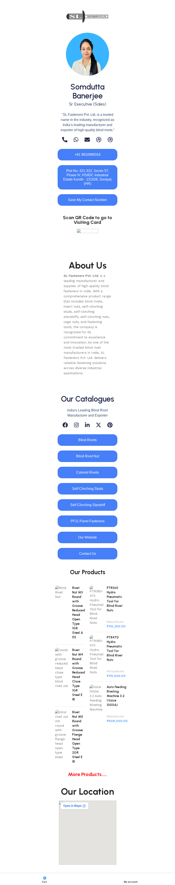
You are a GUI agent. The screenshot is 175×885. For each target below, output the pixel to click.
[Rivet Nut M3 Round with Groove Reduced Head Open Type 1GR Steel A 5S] (62, 613)
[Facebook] (65, 425)
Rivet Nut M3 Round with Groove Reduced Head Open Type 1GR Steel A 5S (78, 612)
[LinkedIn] (87, 425)
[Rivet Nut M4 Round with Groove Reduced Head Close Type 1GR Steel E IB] (62, 675)
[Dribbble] (98, 139)
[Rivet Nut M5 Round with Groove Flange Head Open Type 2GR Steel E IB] (62, 738)
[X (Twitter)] (98, 425)
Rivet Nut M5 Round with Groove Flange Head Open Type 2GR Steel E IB (77, 736)
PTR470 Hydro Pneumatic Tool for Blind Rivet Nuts (114, 648)
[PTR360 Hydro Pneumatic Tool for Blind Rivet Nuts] (97, 607)
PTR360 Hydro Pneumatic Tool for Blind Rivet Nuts (114, 599)
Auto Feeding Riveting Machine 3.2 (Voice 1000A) (116, 696)
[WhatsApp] (76, 139)
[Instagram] (76, 425)
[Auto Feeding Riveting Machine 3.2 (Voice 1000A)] (97, 704)
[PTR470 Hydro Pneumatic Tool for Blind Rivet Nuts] (97, 656)
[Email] (87, 139)
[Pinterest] (109, 425)
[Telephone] (64, 139)
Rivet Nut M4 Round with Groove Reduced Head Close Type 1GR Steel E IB (78, 674)
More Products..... (87, 774)
